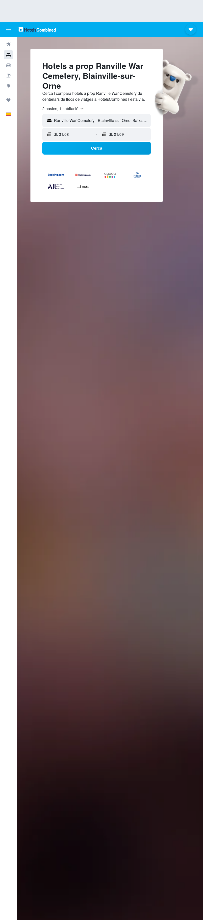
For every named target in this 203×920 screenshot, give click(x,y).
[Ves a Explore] (8, 86)
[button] (8, 29)
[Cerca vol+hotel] (8, 75)
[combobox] (63, 108)
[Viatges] (8, 100)
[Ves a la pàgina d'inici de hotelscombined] (37, 29)
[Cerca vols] (8, 44)
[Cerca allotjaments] (8, 55)
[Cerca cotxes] (8, 65)
